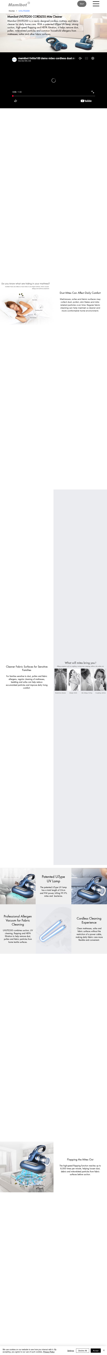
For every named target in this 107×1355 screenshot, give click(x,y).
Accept (96, 1350)
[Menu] (96, 4)
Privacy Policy (49, 1351)
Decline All (82, 1350)
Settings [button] (70, 1350)
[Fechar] (103, 1350)
